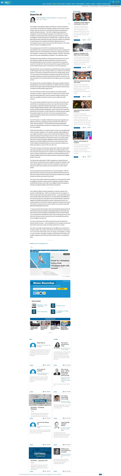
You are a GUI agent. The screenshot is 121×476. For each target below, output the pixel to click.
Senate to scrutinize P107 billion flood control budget (81, 54)
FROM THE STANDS (40, 18)
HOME (43, 3)
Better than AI (41, 343)
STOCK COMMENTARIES (104, 6)
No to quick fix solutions (41, 370)
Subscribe (117, 1)
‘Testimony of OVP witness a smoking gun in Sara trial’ (82, 23)
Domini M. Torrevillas (51, 18)
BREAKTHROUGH (41, 426)
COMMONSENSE (41, 373)
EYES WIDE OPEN (65, 348)
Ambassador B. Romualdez (65, 380)
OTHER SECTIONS (106, 3)
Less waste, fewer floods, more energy (64, 397)
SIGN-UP (62, 288)
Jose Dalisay (46, 345)
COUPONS (98, 3)
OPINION (54, 3)
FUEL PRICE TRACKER (93, 6)
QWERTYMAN (40, 345)
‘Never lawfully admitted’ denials (65, 424)
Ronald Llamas (64, 455)
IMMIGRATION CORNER (66, 427)
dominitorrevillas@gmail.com (40, 243)
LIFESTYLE (87, 3)
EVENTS (93, 3)
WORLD (63, 3)
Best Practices (64, 401)
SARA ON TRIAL (85, 6)
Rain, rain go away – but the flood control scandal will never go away (65, 372)
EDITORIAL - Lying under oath (39, 460)
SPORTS (74, 3)
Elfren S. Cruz (48, 426)
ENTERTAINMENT (80, 3)
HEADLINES (49, 3)
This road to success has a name (65, 344)
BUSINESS (68, 3)
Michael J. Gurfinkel (65, 429)
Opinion (32, 12)
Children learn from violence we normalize (66, 450)
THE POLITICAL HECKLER (66, 454)
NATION (59, 3)
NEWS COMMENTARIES (115, 6)
